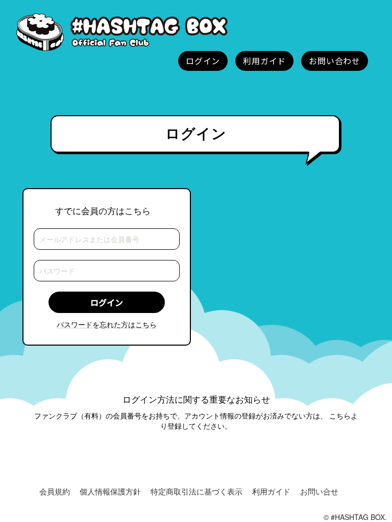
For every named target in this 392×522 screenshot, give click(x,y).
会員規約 (54, 491)
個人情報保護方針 (110, 491)
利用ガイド (271, 491)
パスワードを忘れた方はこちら (107, 324)
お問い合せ (319, 491)
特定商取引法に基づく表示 (196, 491)
